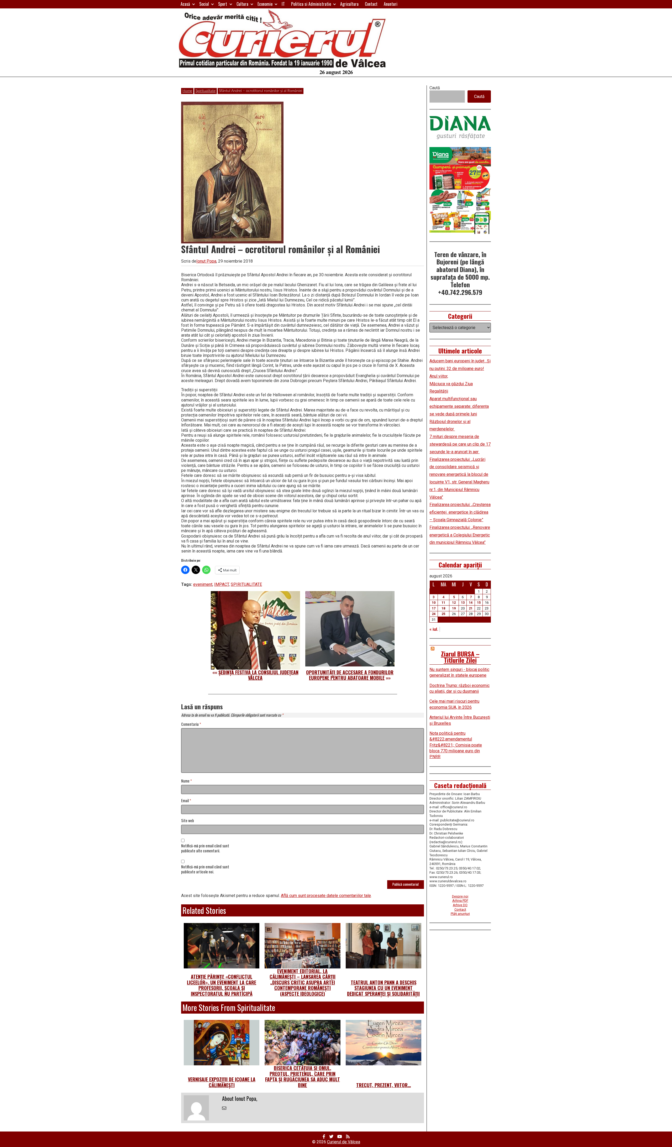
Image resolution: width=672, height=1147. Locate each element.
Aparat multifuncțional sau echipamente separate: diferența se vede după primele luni (459, 406)
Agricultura (349, 4)
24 (433, 614)
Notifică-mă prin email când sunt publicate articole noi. (205, 869)
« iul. (433, 629)
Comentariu (191, 724)
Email (186, 800)
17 (433, 608)
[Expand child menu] (193, 4)
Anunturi (390, 4)
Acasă (185, 4)
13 (463, 602)
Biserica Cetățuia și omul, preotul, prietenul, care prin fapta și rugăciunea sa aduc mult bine (302, 1076)
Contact (371, 4)
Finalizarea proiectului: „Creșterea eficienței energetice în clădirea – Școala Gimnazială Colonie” (460, 512)
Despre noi (460, 896)
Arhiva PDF (460, 901)
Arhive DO (460, 905)
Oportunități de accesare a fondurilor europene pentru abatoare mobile (349, 675)
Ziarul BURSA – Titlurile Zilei (460, 657)
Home (187, 91)
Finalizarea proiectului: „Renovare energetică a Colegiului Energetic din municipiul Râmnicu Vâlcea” (459, 535)
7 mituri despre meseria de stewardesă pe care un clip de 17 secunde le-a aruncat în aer (460, 444)
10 (433, 602)
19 (454, 608)
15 (479, 602)
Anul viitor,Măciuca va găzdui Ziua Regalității (451, 384)
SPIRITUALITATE (246, 584)
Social (204, 4)
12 (454, 602)
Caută (434, 87)
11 (443, 602)
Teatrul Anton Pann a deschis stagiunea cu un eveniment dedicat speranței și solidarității (383, 988)
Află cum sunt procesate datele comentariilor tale (326, 895)
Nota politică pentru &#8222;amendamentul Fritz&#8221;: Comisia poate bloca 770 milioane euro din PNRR (455, 745)
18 (443, 608)
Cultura (242, 4)
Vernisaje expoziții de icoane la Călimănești (221, 1082)
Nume (186, 781)
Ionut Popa (206, 261)
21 (470, 608)
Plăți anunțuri (460, 914)
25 (443, 614)
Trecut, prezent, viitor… (383, 1085)
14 (470, 602)
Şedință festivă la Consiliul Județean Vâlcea (258, 675)
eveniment (202, 584)
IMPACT (221, 584)
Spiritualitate (206, 91)
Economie (265, 4)
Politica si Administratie (311, 4)
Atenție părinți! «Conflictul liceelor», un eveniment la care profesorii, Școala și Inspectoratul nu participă (221, 985)
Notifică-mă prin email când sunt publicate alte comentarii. (205, 848)
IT (283, 4)
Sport (222, 4)
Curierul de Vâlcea (343, 1141)
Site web (187, 820)
